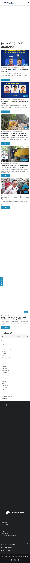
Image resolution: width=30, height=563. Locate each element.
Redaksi (3, 531)
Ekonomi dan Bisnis (6, 357)
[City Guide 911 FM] (9, 2)
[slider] (10, 336)
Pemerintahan (5, 385)
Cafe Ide (4, 351)
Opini (3, 383)
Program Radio (5, 392)
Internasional (5, 368)
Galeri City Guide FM (6, 362)
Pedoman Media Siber (7, 529)
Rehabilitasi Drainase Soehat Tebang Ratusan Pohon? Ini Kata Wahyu (14, 166)
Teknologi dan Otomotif (7, 396)
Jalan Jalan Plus (5, 370)
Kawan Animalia (5, 372)
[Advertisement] (15, 22)
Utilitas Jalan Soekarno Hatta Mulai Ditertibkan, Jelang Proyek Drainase (14, 134)
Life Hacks (4, 377)
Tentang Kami (5, 533)
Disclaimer (4, 522)
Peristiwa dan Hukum (6, 389)
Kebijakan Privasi (5, 524)
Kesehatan (4, 374)
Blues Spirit (4, 347)
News (3, 379)
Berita (3, 344)
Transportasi (4, 398)
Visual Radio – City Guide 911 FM (9, 535)
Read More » (6, 80)
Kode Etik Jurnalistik (6, 526)
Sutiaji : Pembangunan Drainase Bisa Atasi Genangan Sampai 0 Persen (14, 318)
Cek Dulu (4, 353)
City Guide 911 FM (24, 556)
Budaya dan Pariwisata (7, 349)
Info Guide (4, 366)
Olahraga (4, 381)
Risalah (3, 394)
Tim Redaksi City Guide (6, 67)
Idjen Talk (4, 364)
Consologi (4, 355)
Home (3, 39)
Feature (3, 359)
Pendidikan (4, 387)
